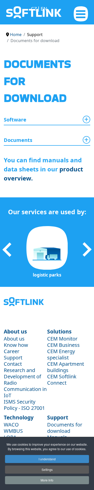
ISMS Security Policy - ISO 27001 (24, 404)
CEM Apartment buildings (65, 367)
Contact (13, 363)
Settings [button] (47, 469)
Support (13, 357)
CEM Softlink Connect (61, 379)
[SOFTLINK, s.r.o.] (11, 12)
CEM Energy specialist (61, 354)
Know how (16, 345)
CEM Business (63, 345)
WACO (11, 424)
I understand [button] (47, 459)
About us (14, 338)
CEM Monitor (62, 338)
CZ (34, 8)
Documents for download (64, 427)
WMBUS (13, 430)
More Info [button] (47, 480)
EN (44, 8)
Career (11, 351)
